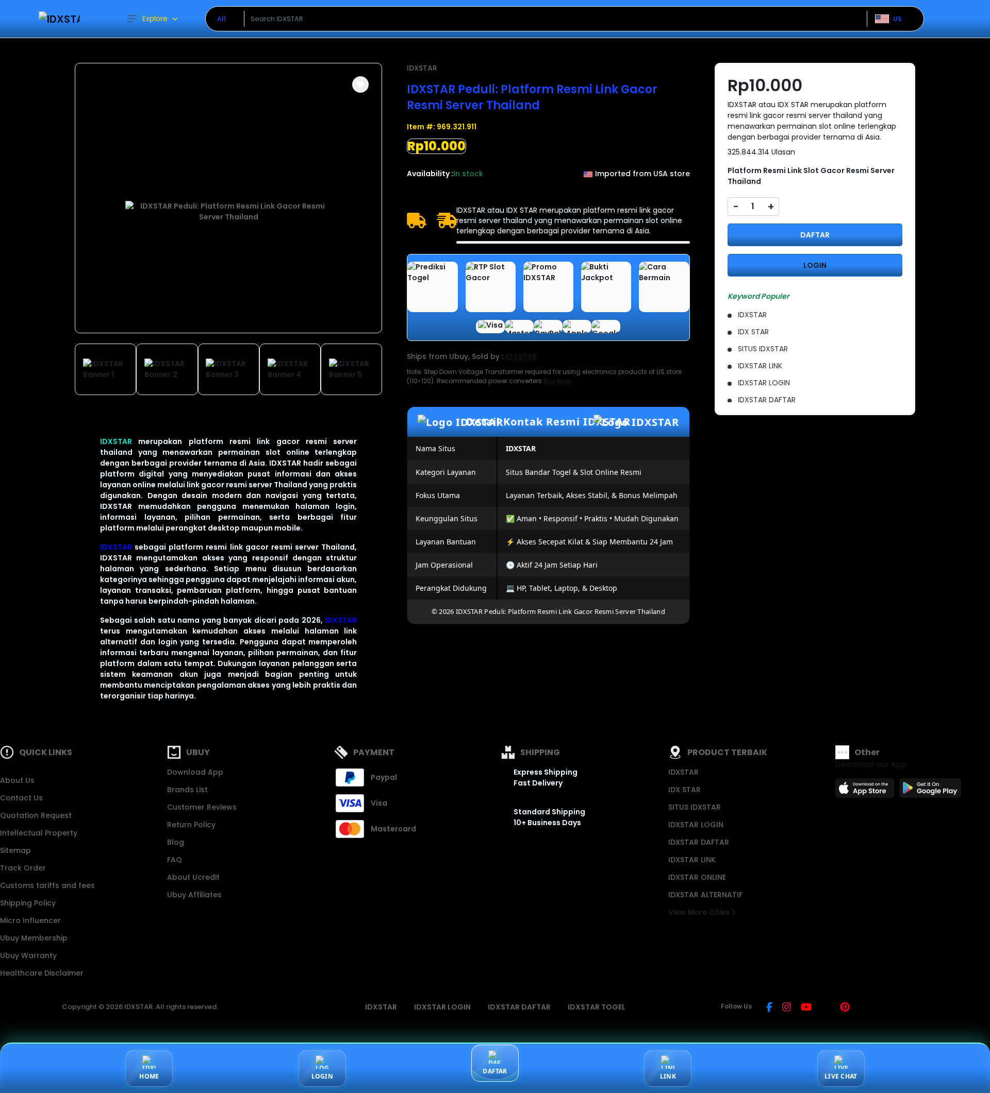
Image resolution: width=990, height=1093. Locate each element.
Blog (175, 842)
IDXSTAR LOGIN (695, 824)
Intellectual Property (38, 833)
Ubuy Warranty (28, 955)
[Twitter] (825, 1008)
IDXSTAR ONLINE (697, 877)
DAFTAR (815, 235)
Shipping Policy (28, 903)
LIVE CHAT (840, 1076)
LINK (668, 1076)
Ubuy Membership (34, 938)
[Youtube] (806, 1008)
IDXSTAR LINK (692, 860)
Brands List (187, 789)
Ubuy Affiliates (194, 895)
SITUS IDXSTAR (694, 807)
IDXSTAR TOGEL (596, 1007)
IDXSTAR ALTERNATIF (705, 895)
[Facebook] (769, 1008)
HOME (149, 1076)
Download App (195, 772)
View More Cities (700, 912)
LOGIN (815, 265)
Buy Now (557, 381)
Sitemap (15, 850)
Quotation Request (36, 815)
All (221, 18)
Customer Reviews (202, 807)
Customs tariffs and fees (47, 885)
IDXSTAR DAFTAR (698, 842)
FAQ (174, 860)
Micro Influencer (30, 920)
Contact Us (21, 798)
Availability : (430, 173)
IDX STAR (684, 789)
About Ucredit (193, 877)
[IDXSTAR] (59, 19)
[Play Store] (930, 791)
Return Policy (191, 824)
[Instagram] (786, 1008)
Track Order (23, 868)
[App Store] (866, 791)
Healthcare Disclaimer (42, 973)
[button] (360, 84)
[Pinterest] (845, 1008)
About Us (17, 780)
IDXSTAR (116, 441)
